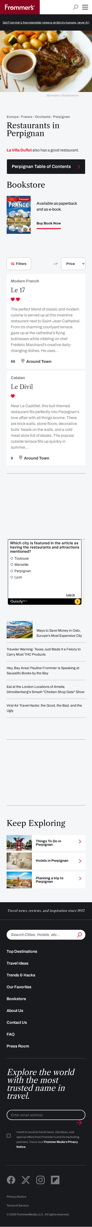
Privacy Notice (16, 1196)
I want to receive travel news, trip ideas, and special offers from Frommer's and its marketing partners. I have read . (47, 1139)
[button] (85, 7)
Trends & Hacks (21, 975)
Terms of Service (18, 1205)
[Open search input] (75, 7)
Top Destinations (22, 951)
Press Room (18, 1046)
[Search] (79, 934)
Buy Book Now (49, 223)
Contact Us (17, 1022)
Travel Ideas (17, 963)
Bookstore (16, 999)
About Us (15, 1010)
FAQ (11, 1034)
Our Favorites (19, 987)
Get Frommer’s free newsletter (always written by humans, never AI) (46, 22)
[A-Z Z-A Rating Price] (65, 265)
